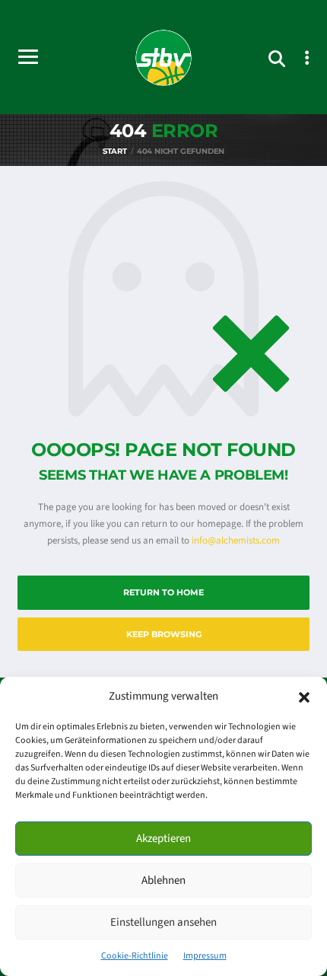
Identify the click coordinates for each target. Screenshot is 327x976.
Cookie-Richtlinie (134, 955)
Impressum (205, 955)
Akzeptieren (163, 839)
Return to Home (163, 592)
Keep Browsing (164, 634)
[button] (304, 696)
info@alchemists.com (236, 540)
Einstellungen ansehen (163, 922)
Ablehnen (163, 880)
